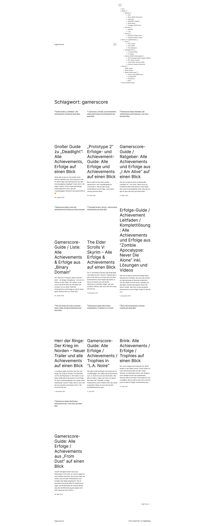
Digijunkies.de (59, 44)
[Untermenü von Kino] (128, 42)
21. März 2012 (124, 195)
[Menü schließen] (120, 5)
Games (124, 66)
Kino (126, 41)
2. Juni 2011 (90, 391)
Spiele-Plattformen (130, 72)
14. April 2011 (124, 386)
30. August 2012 (59, 197)
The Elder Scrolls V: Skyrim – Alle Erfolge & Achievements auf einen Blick (101, 255)
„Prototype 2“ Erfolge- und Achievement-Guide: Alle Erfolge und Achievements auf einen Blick (101, 161)
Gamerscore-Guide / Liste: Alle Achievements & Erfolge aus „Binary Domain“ (68, 257)
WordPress (147, 521)
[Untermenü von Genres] (130, 13)
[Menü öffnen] (114, 44)
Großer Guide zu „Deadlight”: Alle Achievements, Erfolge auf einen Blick (68, 159)
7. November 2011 (92, 293)
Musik (123, 11)
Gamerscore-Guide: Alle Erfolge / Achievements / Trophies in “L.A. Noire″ (102, 353)
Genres (127, 13)
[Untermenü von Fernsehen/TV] (134, 50)
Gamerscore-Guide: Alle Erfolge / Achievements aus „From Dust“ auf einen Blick (69, 451)
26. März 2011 (58, 494)
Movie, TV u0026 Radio (129, 39)
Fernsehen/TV (129, 50)
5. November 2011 (125, 296)
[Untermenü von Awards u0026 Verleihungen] (143, 56)
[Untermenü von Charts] (130, 33)
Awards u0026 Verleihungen (133, 56)
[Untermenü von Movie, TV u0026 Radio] (137, 40)
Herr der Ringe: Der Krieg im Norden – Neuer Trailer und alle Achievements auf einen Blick (69, 353)
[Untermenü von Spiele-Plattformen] (137, 72)
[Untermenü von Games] (127, 66)
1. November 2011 (59, 391)
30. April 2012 (91, 195)
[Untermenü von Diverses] (131, 27)
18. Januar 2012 (59, 295)
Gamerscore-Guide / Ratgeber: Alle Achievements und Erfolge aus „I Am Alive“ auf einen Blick (135, 161)
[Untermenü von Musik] (126, 11)
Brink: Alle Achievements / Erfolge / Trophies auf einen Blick (135, 350)
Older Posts (146, 504)
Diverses (127, 27)
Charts (127, 33)
